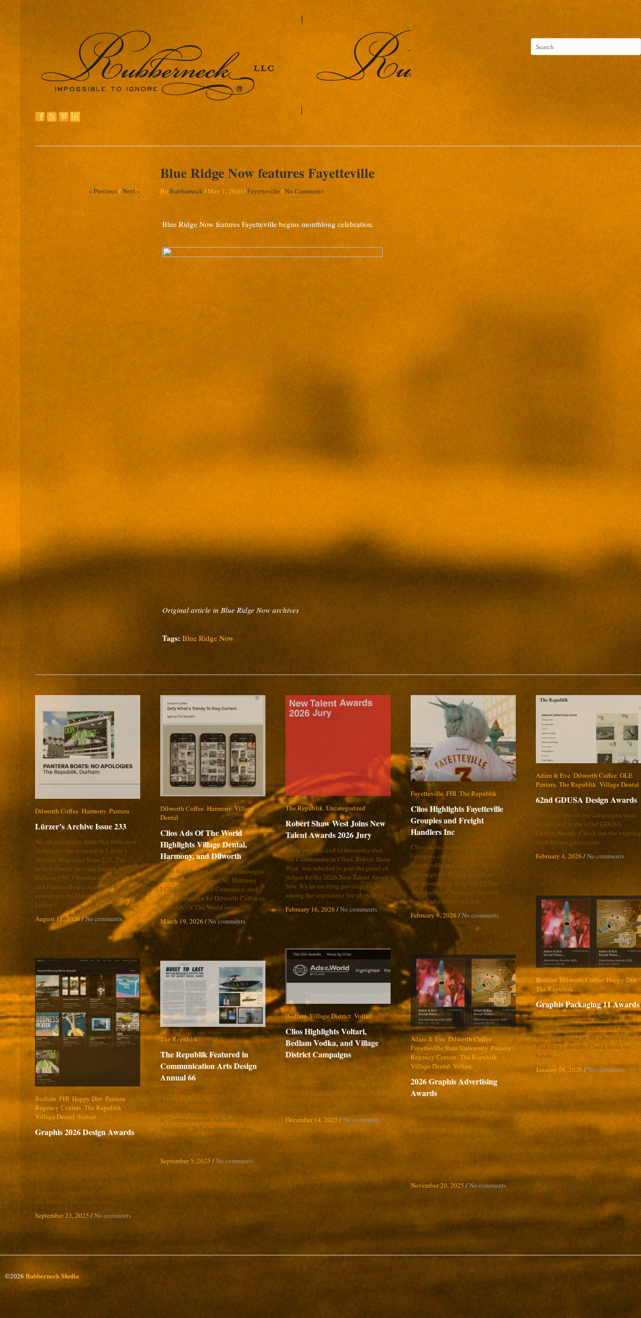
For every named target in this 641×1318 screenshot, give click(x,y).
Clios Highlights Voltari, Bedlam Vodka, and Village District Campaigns (340, 1042)
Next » (131, 190)
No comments (103, 918)
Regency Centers (434, 1056)
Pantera (119, 810)
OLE (626, 775)
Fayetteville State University (449, 1047)
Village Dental (254, 808)
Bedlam (546, 979)
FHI (451, 793)
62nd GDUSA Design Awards (586, 799)
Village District (330, 1015)
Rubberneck (186, 190)
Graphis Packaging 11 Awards (587, 1004)
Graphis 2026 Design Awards (84, 1132)
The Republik (304, 807)
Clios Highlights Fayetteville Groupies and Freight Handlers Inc (464, 820)
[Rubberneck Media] (224, 111)
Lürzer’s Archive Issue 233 (80, 826)
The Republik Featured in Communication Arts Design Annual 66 (208, 1065)
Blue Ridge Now (208, 638)
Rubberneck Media (52, 1275)
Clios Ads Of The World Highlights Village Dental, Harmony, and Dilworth (203, 835)
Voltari (363, 1015)
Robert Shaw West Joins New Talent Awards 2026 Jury (335, 828)
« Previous (103, 190)
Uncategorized (346, 807)
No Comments (304, 190)
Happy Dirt (621, 979)
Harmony (94, 810)
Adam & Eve (553, 775)
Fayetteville (263, 190)
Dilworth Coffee (57, 810)
